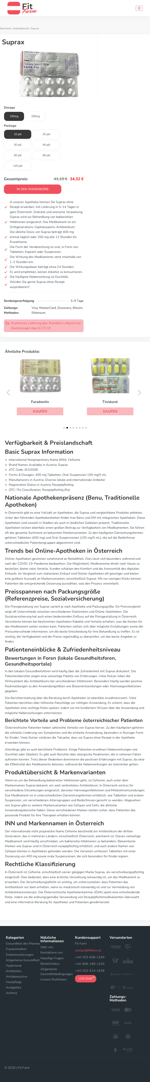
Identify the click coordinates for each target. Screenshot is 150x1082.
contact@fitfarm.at (88, 950)
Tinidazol (110, 402)
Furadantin (40, 402)
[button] (40, 411)
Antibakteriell (21, 28)
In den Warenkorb (32, 189)
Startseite (5, 28)
